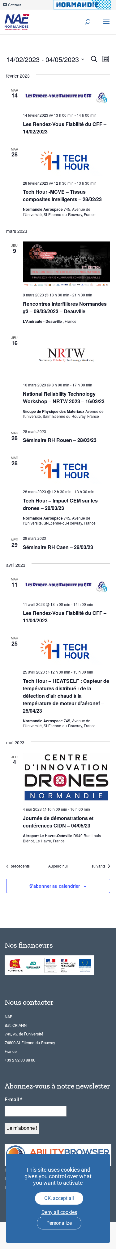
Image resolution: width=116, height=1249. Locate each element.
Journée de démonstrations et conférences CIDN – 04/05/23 (58, 821)
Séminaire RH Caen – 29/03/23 (58, 547)
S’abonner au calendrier (54, 886)
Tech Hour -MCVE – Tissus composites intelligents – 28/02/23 (62, 195)
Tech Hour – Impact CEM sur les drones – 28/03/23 (60, 504)
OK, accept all (59, 1198)
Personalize (59, 1223)
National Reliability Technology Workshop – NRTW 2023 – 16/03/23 (64, 397)
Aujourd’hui (58, 865)
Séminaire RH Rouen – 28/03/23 (60, 440)
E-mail (13, 1099)
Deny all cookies (59, 1212)
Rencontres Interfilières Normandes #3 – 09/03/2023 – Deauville (65, 307)
